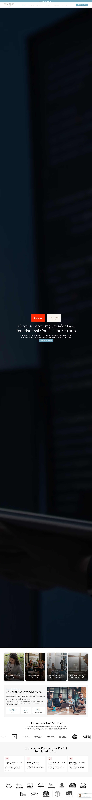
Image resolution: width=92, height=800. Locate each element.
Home (23, 5)
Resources (47, 5)
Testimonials (57, 5)
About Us (30, 5)
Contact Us (65, 5)
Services (38, 5)
